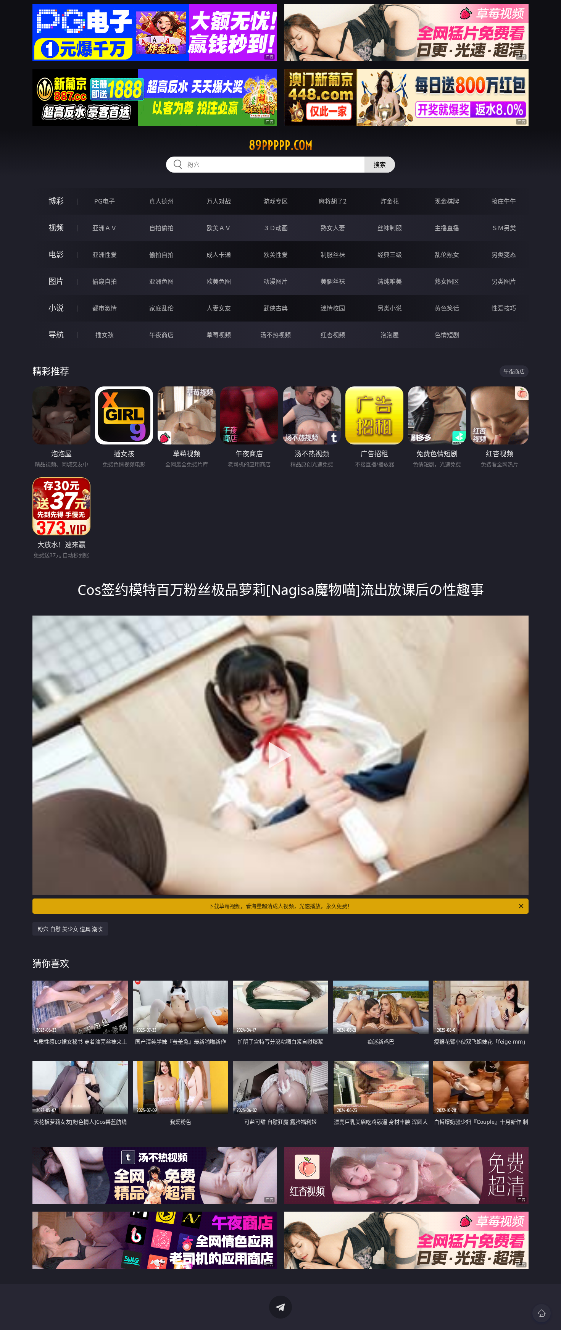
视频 (56, 228)
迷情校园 (333, 308)
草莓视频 (218, 335)
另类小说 (389, 308)
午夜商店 (161, 335)
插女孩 (104, 335)
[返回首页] (541, 1313)
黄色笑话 (447, 308)
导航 (56, 335)
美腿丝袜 (333, 281)
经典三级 (389, 254)
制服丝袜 (333, 254)
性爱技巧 (504, 308)
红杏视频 (333, 335)
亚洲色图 (161, 281)
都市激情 (104, 308)
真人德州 (161, 201)
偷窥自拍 (104, 281)
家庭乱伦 (161, 308)
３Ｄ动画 (275, 228)
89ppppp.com (281, 145)
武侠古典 (275, 308)
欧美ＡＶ (218, 228)
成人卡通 (218, 254)
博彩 (56, 201)
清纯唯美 (389, 281)
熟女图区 (447, 281)
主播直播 (447, 228)
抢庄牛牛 (504, 201)
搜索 (380, 164)
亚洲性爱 (104, 254)
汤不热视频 (275, 335)
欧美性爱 (275, 254)
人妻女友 (218, 308)
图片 (56, 281)
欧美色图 (218, 281)
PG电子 (104, 201)
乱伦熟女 (447, 254)
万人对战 (218, 201)
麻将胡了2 (333, 201)
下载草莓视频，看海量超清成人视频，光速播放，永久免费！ (280, 906)
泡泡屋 (389, 335)
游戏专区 (275, 201)
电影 (56, 254)
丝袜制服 (389, 228)
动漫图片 (275, 281)
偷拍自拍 (161, 254)
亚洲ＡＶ (104, 228)
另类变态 (504, 254)
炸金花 (389, 201)
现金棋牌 (447, 201)
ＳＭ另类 (504, 228)
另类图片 (504, 281)
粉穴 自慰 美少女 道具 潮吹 (70, 928)
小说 (56, 308)
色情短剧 (447, 335)
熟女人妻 (333, 228)
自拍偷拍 (161, 228)
